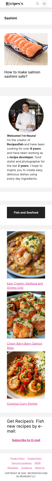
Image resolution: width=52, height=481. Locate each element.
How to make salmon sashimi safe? (22, 74)
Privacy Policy (17, 458)
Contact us (26, 467)
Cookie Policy (35, 458)
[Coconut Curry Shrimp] (26, 375)
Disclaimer (13, 467)
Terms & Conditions (21, 463)
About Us (39, 467)
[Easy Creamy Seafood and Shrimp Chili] (26, 254)
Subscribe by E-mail (26, 440)
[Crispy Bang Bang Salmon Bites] (26, 315)
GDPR (38, 463)
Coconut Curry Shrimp (22, 403)
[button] (37, 4)
